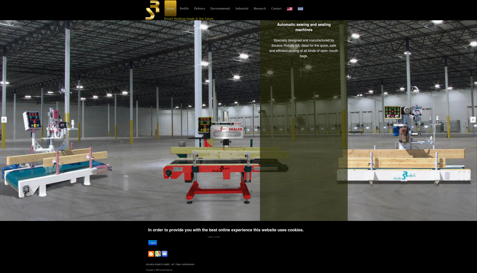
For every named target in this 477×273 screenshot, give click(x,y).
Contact (276, 8)
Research (260, 8)
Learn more (214, 236)
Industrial (242, 8)
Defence (199, 8)
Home (170, 8)
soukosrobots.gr (166, 270)
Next (473, 120)
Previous (4, 120)
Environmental (220, 8)
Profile (184, 8)
